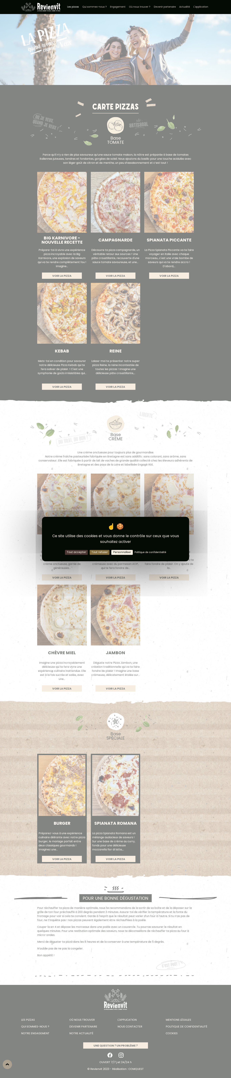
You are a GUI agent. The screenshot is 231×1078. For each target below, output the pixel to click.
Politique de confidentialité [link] (150, 552)
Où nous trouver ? (139, 7)
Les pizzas (73, 7)
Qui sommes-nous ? (94, 7)
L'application (200, 7)
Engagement (117, 7)
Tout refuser (99, 552)
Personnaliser (122, 552)
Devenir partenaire (165, 7)
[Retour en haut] (7, 1064)
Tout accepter (76, 552)
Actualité (184, 7)
